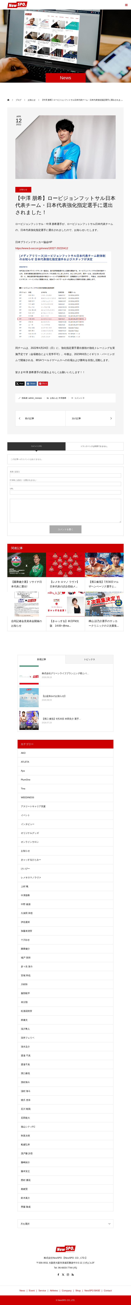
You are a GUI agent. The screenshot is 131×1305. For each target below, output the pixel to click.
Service (42, 1290)
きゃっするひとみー (31, 859)
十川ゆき (25, 940)
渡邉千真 (25, 1064)
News (22, 1290)
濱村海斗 (25, 1082)
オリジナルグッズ (30, 833)
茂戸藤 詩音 (27, 1153)
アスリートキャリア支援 (33, 806)
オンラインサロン (30, 842)
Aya (23, 770)
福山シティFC (28, 1126)
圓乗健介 (25, 948)
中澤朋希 (62, 398)
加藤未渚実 (26, 931)
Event (32, 1290)
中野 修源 (26, 904)
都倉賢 (24, 1189)
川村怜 (24, 984)
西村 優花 (26, 1180)
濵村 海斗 (26, 1091)
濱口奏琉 (25, 1073)
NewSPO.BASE (92, 1290)
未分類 (24, 1002)
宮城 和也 (26, 975)
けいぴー (25, 868)
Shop (78, 1290)
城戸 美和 (26, 957)
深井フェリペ (27, 1037)
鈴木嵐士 (25, 1198)
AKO (23, 753)
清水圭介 (25, 1046)
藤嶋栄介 (25, 1162)
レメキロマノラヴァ (31, 877)
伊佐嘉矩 (25, 922)
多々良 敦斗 (27, 966)
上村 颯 (24, 886)
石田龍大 (25, 1118)
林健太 (24, 1020)
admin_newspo (35, 398)
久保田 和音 (27, 913)
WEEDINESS (27, 797)
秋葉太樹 (25, 1135)
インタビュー (27, 824)
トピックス (89, 659)
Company (67, 1290)
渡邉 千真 (26, 1055)
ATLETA (25, 762)
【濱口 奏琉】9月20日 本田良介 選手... (61, 718)
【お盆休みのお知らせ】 (54, 696)
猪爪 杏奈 (26, 1100)
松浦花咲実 (26, 1011)
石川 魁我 (26, 1109)
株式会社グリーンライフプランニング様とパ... (65, 673)
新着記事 (41, 659)
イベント (25, 815)
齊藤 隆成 (26, 1207)
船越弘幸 (25, 1144)
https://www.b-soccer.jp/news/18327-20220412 (41, 248)
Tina (23, 788)
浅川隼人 (25, 1029)
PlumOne (25, 779)
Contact (108, 1290)
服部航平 (25, 993)
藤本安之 (25, 1171)
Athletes (54, 1290)
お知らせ (23, 189)
